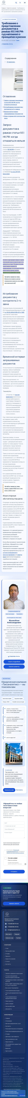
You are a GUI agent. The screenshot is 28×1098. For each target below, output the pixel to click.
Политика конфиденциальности (14, 1031)
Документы (8, 1009)
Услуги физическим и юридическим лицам (11, 997)
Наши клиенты (9, 1042)
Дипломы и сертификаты (12, 1036)
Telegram (16, 934)
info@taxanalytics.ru (12, 930)
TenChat (18, 938)
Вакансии (7, 1048)
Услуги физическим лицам (12, 990)
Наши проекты (9, 1001)
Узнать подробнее (14, 662)
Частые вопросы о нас (11, 1039)
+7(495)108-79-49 (11, 923)
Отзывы (7, 953)
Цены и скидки (9, 1003)
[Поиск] (16, 2)
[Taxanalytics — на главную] (6, 3)
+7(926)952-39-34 (7, 44)
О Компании (8, 1021)
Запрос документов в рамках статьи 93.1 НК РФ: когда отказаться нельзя (13, 102)
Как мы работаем (10, 951)
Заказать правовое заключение (14, 973)
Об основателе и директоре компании (13, 1044)
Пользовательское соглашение (14, 1028)
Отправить (14, 871)
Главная (4, 8)
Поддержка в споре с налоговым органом (14, 980)
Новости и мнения (11, 8)
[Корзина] (20, 2)
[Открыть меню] (24, 2)
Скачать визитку (14, 666)
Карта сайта (8, 1051)
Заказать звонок (14, 903)
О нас (6, 948)
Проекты (7, 956)
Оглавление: (11, 62)
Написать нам (9, 790)
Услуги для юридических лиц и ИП (13, 993)
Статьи (7, 961)
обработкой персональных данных (15, 853)
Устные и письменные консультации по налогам (12, 976)
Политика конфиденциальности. (9, 1095)
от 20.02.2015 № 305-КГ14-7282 (14, 312)
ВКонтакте (8, 934)
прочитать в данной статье (11, 272)
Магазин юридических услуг (13, 1023)
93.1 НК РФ (11, 149)
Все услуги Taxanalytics (11, 988)
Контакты (19, 790)
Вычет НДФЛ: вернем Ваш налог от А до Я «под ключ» (14, 984)
